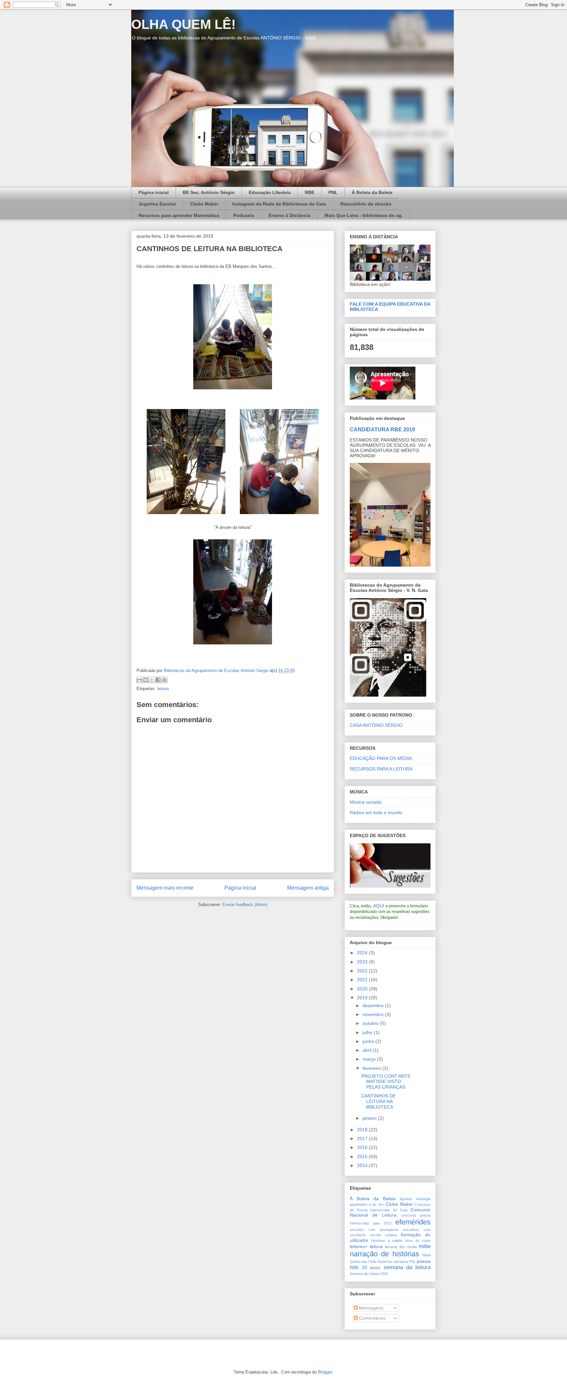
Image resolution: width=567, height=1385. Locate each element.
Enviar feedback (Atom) (244, 904)
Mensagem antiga (308, 888)
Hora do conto (417, 1241)
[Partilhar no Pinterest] (164, 680)
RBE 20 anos (365, 1267)
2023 (363, 961)
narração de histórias (384, 1254)
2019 (363, 997)
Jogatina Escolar (157, 203)
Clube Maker (204, 203)
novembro (374, 1014)
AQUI (378, 905)
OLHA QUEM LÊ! (183, 24)
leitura (163, 688)
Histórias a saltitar (387, 1241)
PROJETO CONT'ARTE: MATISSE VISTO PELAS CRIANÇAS (386, 1081)
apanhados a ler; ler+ (367, 1204)
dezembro (374, 1005)
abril (368, 1050)
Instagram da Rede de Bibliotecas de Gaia (279, 203)
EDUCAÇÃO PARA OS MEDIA (381, 758)
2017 (363, 1138)
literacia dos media (400, 1247)
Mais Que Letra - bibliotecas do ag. (364, 215)
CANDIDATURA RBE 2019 (382, 429)
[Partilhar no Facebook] (158, 680)
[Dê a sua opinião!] (145, 680)
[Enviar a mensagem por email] (139, 680)
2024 (363, 952)
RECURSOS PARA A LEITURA (381, 768)
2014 (363, 1165)
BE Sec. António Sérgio (209, 192)
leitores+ (359, 1246)
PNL (333, 192)
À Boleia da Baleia (372, 192)
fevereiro (372, 1068)
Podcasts (243, 215)
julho (368, 1032)
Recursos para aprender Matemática (178, 215)
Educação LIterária (270, 192)
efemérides (412, 1222)
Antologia (423, 1199)
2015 (363, 1156)
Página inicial (153, 192)
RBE (309, 192)
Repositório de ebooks (365, 203)
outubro (371, 1023)
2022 (363, 970)
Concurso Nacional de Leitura (390, 1212)
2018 (363, 1129)
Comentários (372, 1318)
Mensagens (370, 1307)
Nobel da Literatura (393, 1262)
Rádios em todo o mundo (376, 812)
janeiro (370, 1118)
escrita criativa (383, 1235)
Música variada (365, 802)
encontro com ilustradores (374, 1230)
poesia (423, 1261)
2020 (363, 988)
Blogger (325, 1372)
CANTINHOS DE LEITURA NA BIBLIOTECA (378, 1101)
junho (369, 1041)
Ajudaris (406, 1199)
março (370, 1059)
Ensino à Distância (289, 215)
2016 (363, 1147)
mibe (424, 1246)
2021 (363, 979)
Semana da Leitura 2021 (369, 1274)
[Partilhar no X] (152, 680)
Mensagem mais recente (165, 888)
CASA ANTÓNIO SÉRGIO (376, 725)
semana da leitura (407, 1267)
